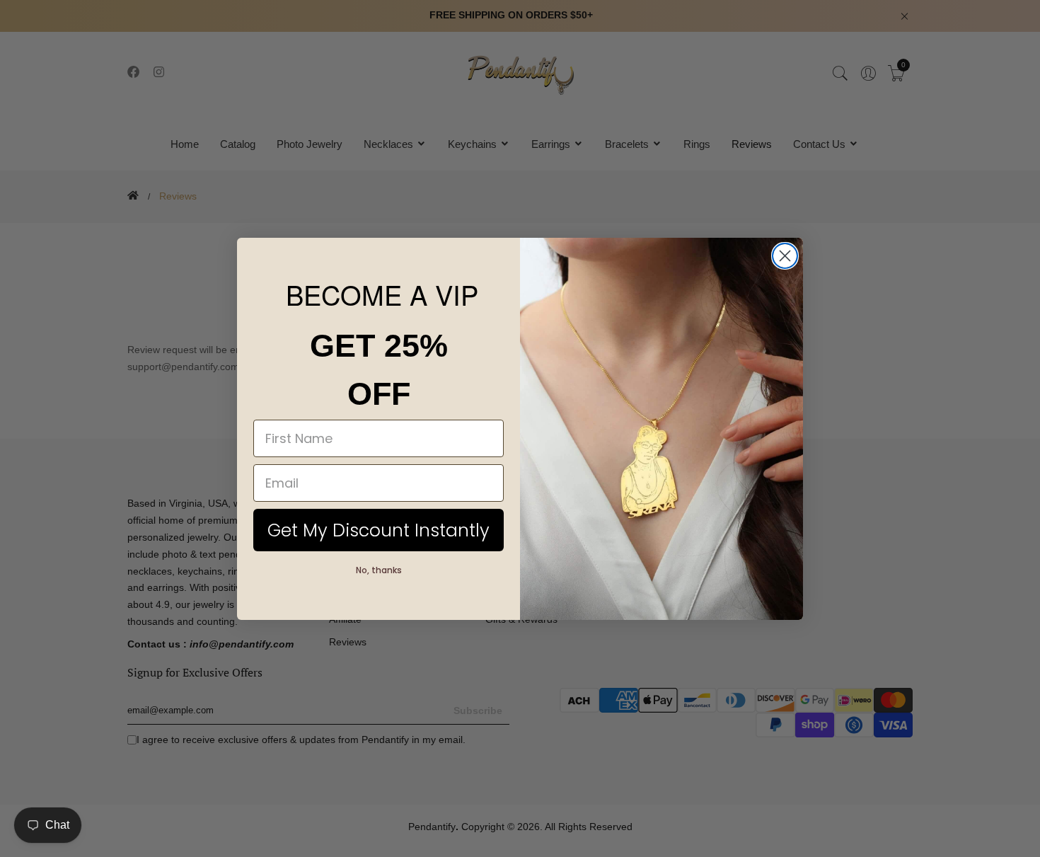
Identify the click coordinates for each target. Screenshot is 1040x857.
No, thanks (379, 570)
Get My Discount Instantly (378, 530)
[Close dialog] (785, 255)
